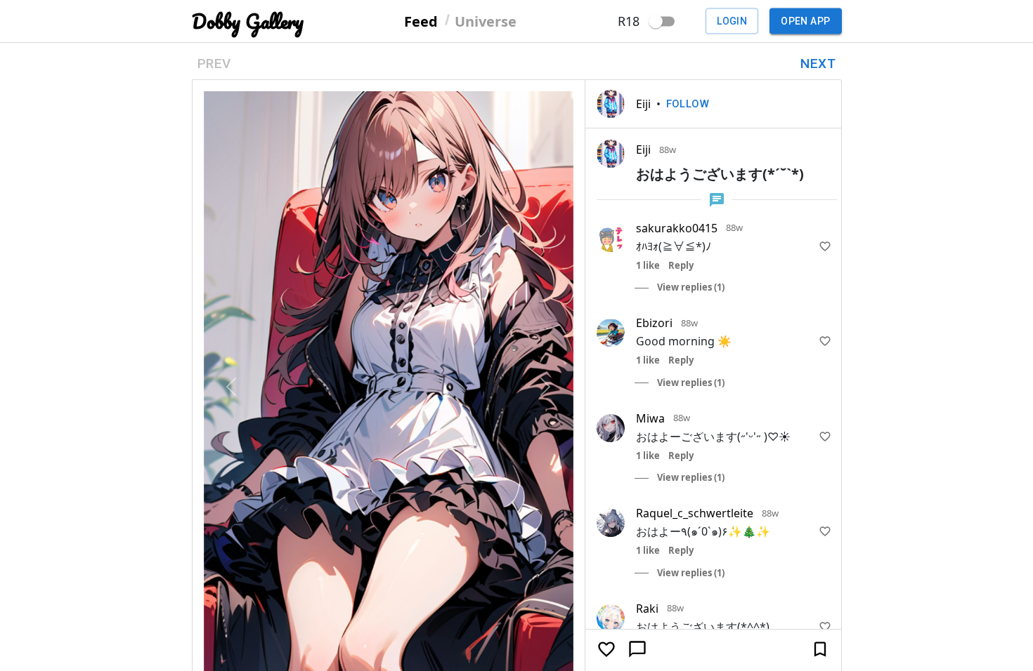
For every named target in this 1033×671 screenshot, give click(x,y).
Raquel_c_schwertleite (694, 513)
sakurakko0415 (676, 228)
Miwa (650, 418)
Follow (688, 104)
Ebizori (654, 323)
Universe (485, 20)
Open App (805, 21)
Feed (421, 20)
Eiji (643, 104)
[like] (825, 246)
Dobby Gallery (248, 21)
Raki (647, 608)
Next (818, 63)
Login (732, 21)
